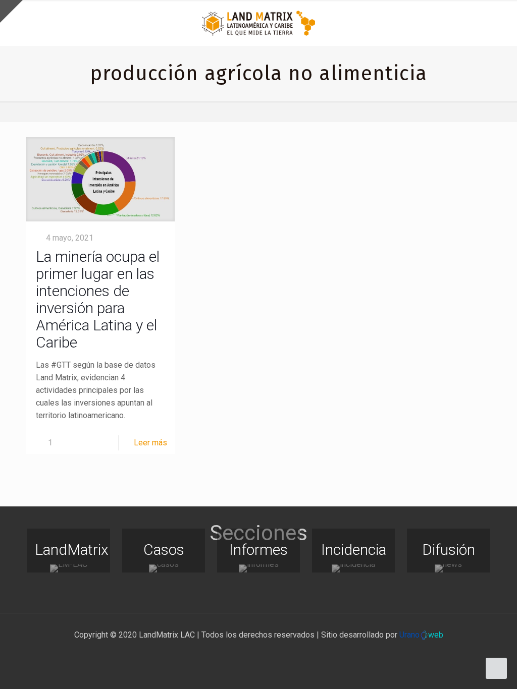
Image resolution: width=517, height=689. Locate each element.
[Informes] (258, 568)
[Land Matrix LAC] (258, 22)
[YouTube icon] (259, 652)
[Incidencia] (353, 568)
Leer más (150, 442)
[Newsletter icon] (280, 652)
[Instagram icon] (269, 652)
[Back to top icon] (468, 668)
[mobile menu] (500, 22)
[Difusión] (448, 568)
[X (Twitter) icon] (248, 652)
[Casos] (163, 568)
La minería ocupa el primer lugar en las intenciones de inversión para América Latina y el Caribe (98, 299)
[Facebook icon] (237, 652)
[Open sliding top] (11, 11)
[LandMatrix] (68, 568)
